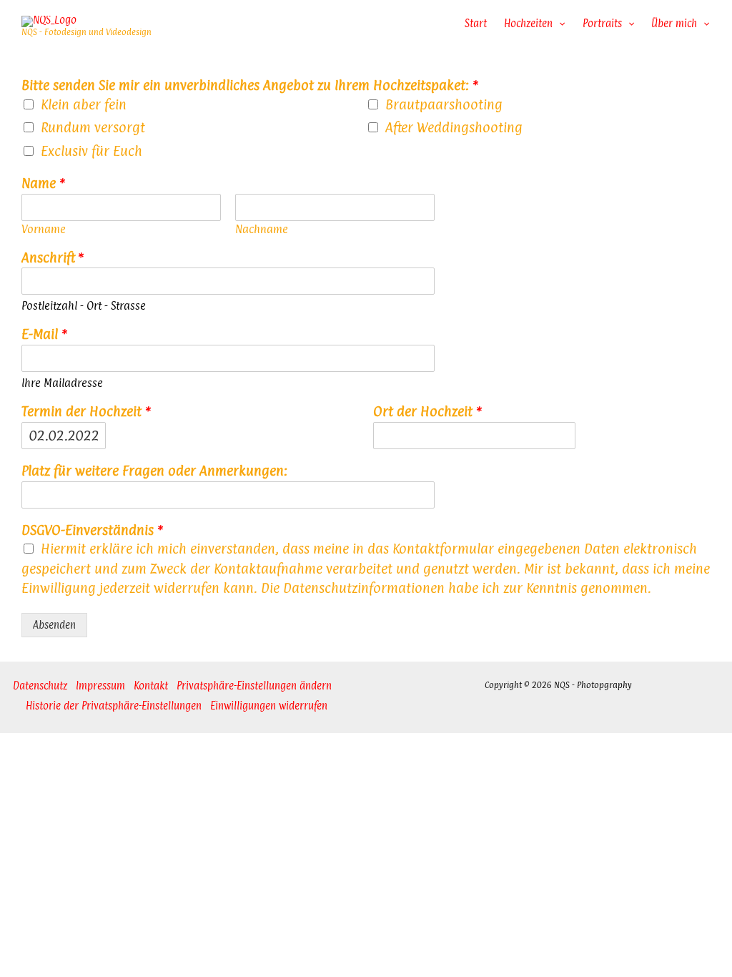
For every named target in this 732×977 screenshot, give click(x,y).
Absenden (54, 625)
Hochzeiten (528, 23)
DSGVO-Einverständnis (92, 530)
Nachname (261, 230)
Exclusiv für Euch (91, 151)
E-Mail (44, 334)
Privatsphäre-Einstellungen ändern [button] (254, 685)
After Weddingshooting (454, 127)
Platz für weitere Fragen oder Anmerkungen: (154, 470)
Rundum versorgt (93, 127)
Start (476, 23)
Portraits (602, 23)
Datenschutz (40, 685)
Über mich (674, 23)
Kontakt (151, 685)
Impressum (100, 685)
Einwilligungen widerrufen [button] (268, 705)
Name (43, 183)
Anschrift (52, 257)
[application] (559, 23)
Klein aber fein (84, 104)
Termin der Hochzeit (86, 411)
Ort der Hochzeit (427, 411)
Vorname (43, 230)
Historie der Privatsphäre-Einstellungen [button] (114, 705)
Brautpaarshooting (444, 104)
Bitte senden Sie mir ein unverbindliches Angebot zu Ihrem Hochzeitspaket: (249, 85)
